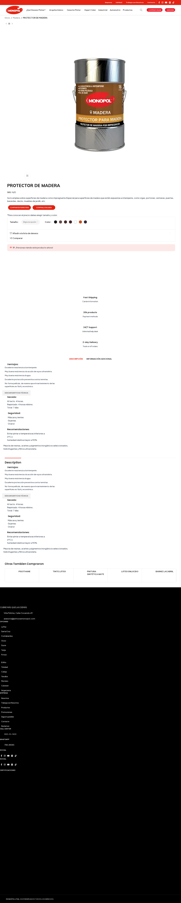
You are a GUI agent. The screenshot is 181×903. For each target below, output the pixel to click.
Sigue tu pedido (7, 717)
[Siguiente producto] (12, 23)
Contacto (5, 721)
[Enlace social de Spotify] (170, 2)
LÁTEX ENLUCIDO (129, 571)
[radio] (55, 222)
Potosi (4, 654)
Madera (16, 17)
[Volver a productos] (9, 23)
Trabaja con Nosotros (10, 703)
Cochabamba (7, 636)
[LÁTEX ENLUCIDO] (114, 575)
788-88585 (9, 745)
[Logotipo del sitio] (14, 9)
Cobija (4, 672)
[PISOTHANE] (12, 575)
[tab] (76, 359)
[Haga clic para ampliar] (27, 176)
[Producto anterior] (6, 23)
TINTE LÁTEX (59, 571)
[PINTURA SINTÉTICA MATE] (80, 575)
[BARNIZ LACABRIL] (149, 575)
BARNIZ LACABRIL (164, 571)
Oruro (3, 641)
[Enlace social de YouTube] (166, 2)
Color (48, 222)
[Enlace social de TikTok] (173, 2)
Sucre (3, 645)
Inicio (7, 17)
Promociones (6, 712)
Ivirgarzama (6, 690)
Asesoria (170, 10)
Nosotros (5, 698)
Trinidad (4, 667)
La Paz (3, 627)
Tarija (3, 650)
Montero (4, 681)
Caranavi (4, 685)
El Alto (3, 662)
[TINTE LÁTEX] (46, 575)
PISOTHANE (24, 571)
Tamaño (14, 222)
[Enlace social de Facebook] (159, 2)
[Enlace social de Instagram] (162, 2)
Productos (5, 707)
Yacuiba (4, 676)
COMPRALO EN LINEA (44, 207)
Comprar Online (155, 10)
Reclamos (5, 726)
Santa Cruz (5, 631)
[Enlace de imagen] (69, 270)
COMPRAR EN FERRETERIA (19, 207)
